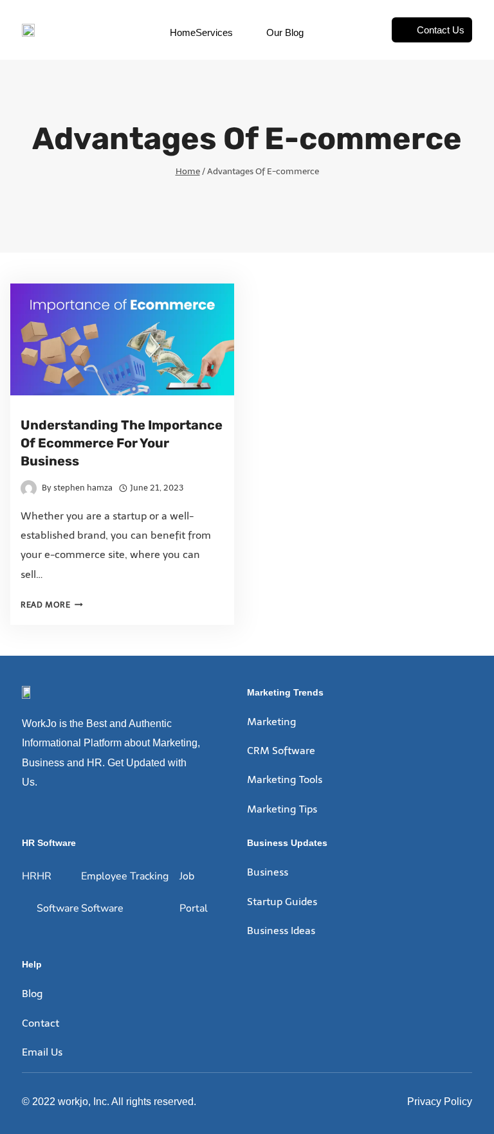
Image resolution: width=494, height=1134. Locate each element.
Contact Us (440, 29)
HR (29, 876)
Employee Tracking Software (125, 892)
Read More (52, 604)
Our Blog (285, 32)
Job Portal (193, 892)
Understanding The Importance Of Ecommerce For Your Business (122, 443)
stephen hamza (83, 487)
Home (183, 32)
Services (214, 32)
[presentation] (122, 339)
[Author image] (29, 488)
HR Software (58, 892)
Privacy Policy (439, 1101)
